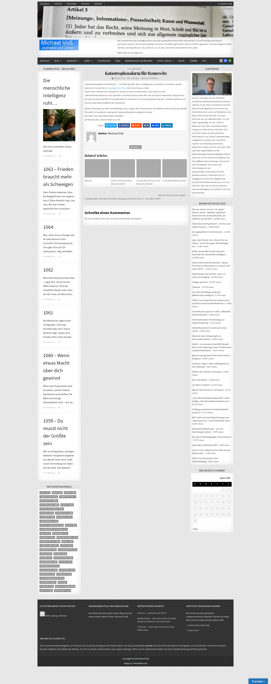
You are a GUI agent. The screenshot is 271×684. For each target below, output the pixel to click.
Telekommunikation (52, 578)
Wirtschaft (62, 590)
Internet (47, 537)
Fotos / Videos (164, 61)
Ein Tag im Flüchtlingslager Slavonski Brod (211, 437)
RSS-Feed (85, 4)
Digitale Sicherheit (51, 509)
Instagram (71, 4)
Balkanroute (202, 161)
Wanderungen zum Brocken (138, 61)
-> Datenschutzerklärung (197, 625)
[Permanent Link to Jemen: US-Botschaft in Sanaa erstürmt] (123, 168)
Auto (45, 492)
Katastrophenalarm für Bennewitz (136, 73)
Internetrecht (49, 541)
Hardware (60, 533)
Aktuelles (44, 61)
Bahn (118, 61)
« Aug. (195, 528)
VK (148, 125)
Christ (87, 61)
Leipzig (45, 553)
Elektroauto (104, 61)
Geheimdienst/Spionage (53, 529)
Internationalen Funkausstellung (207, 154)
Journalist (71, 61)
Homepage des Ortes (116, 88)
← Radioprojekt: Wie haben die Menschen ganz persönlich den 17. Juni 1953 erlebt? (122, 198)
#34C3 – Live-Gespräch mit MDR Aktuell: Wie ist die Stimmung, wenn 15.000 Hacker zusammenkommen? (211, 347)
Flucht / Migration (51, 525)
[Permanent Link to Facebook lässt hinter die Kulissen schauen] (148, 168)
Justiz (66, 545)
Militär (45, 558)
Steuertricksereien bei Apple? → (173, 195)
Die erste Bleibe (199, 379)
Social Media (48, 570)
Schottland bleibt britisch (174, 180)
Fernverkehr (49, 521)
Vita (204, 61)
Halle (45, 533)
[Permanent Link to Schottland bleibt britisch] (174, 168)
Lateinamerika (68, 549)
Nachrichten (63, 558)
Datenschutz (48, 500)
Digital (181, 61)
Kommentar (48, 549)
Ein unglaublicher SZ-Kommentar (207, 231)
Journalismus (49, 545)
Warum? (88, 180)
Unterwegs (48, 582)
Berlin (70, 492)
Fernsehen (64, 517)
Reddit (138, 125)
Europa (46, 513)
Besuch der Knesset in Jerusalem (208, 389)
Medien (60, 553)
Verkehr (46, 586)
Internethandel (67, 537)
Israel (67, 541)
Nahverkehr (48, 562)
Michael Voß (119, 78)
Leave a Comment (150, 78)
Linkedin (168, 125)
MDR (47, 615)
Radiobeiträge (49, 566)
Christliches (48, 496)
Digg (157, 125)
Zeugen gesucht (200, 282)
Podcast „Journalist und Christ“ (152, 613)
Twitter (58, 4)
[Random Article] (225, 61)
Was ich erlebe (65, 586)
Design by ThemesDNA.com (135, 663)
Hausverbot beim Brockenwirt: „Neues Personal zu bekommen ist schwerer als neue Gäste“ (211, 265)
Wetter (46, 590)
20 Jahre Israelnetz (201, 384)
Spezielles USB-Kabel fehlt (204, 445)
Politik (65, 562)
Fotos (71, 525)
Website (136, 147)
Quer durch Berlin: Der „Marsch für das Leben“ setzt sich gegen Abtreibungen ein (210, 243)
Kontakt (98, 4)
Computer (67, 496)
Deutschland (49, 505)
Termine (193, 61)
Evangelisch (64, 513)
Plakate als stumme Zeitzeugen (207, 371)
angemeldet (99, 218)
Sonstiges (136, 69)
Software (67, 570)
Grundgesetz (136, 52)
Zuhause (196, 287)
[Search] (221, 61)
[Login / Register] (230, 61)
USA (62, 582)
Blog (56, 61)
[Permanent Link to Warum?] (97, 168)
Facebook (44, 4)
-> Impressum (192, 630)
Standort (64, 574)
